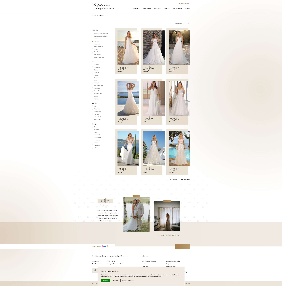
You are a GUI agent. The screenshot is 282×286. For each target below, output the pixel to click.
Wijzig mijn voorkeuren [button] (128, 280)
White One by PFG (99, 57)
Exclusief (96, 70)
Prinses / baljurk (98, 116)
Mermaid (96, 114)
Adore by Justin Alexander (101, 33)
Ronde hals (97, 140)
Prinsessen (97, 88)
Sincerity (96, 49)
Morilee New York (98, 46)
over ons (167, 9)
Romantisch (97, 91)
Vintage (96, 98)
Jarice (95, 39)
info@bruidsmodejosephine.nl (115, 264)
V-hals (95, 148)
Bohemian (96, 64)
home (95, 15)
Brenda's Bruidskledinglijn (101, 36)
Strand (96, 96)
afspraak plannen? (184, 3)
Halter (95, 132)
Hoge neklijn (97, 135)
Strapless (96, 142)
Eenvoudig (97, 67)
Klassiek (96, 75)
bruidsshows (177, 9)
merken (157, 9)
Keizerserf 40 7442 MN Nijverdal (96, 263)
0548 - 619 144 (111, 261)
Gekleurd (96, 72)
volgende (187, 179)
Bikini (95, 127)
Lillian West (97, 44)
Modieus (96, 83)
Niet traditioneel (98, 85)
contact (187, 9)
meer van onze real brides (170, 235)
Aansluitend (97, 109)
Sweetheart (97, 52)
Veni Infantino (97, 54)
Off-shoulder (97, 137)
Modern (96, 80)
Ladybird (96, 41)
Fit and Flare (97, 111)
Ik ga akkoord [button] (105, 280)
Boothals (96, 129)
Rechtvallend (97, 119)
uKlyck (188, 283)
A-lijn (95, 106)
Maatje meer (97, 77)
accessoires (147, 9)
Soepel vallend (98, 93)
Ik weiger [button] (115, 280)
